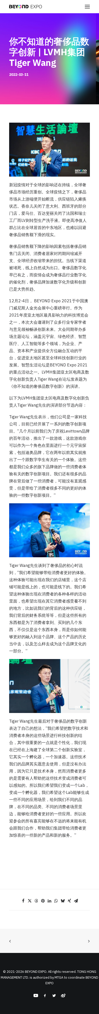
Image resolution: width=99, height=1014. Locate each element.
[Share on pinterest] (43, 901)
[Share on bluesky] (63, 901)
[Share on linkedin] (49, 901)
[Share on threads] (36, 901)
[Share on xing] (69, 901)
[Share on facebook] (23, 901)
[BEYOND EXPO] (25, 7)
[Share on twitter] (30, 901)
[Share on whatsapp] (56, 901)
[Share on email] (76, 901)
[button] (87, 6)
